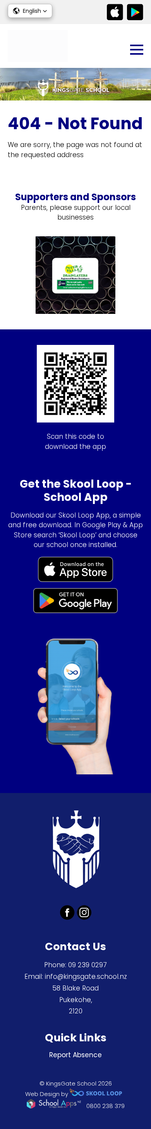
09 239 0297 (87, 965)
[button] (30, 10)
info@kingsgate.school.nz (86, 976)
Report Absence (75, 1055)
